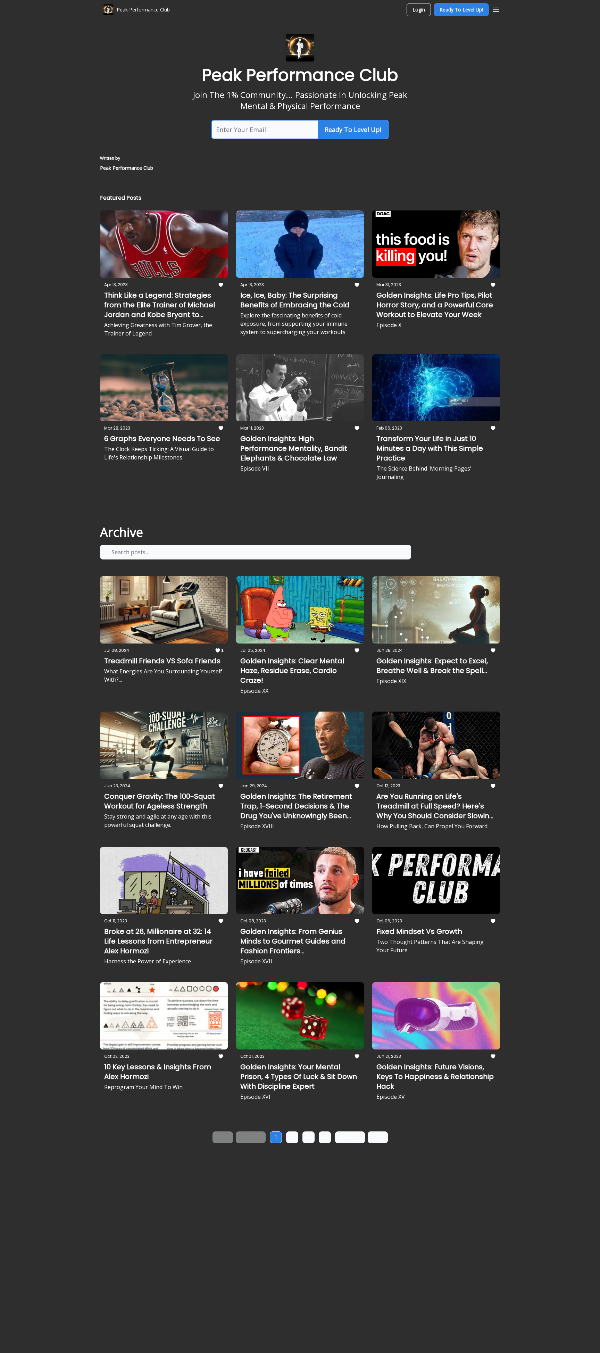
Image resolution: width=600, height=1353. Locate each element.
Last (377, 1137)
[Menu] (496, 8)
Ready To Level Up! (461, 9)
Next (346, 1137)
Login (418, 9)
